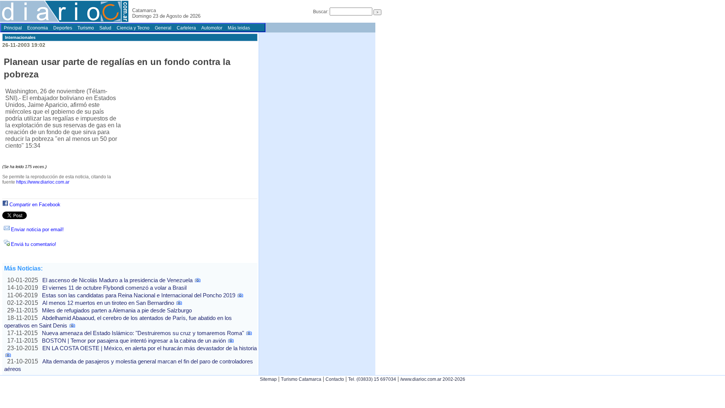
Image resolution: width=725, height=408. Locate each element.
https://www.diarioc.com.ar (42, 182)
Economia (37, 28)
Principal (13, 28)
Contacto (334, 379)
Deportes (62, 28)
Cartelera (186, 28)
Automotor (211, 28)
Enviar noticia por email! (37, 229)
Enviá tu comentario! (33, 244)
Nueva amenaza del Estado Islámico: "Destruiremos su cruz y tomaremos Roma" (143, 333)
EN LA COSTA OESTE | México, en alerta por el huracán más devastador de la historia (149, 348)
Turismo (85, 28)
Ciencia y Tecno (133, 28)
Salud (105, 28)
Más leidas (239, 28)
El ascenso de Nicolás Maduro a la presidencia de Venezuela (117, 280)
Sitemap (268, 379)
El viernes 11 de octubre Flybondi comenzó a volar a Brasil (114, 287)
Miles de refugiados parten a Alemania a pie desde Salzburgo (117, 310)
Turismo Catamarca (301, 379)
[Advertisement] (188, 144)
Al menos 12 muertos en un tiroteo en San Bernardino (108, 303)
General (163, 28)
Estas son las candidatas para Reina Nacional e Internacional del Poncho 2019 (138, 295)
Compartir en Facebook (34, 204)
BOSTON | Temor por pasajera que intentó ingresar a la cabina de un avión (134, 340)
